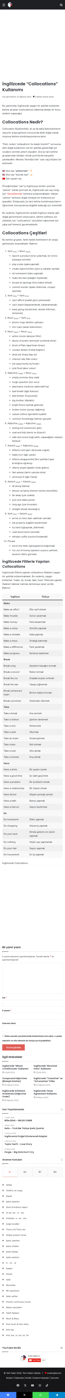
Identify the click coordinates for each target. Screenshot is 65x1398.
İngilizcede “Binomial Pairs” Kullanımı (45, 1067)
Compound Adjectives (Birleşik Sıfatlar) (14, 1080)
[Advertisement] (32, 44)
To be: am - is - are (15, 1213)
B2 (55, 1171)
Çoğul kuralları (12, 1224)
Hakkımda (19, 1378)
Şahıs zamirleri (13, 1201)
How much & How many (17, 1324)
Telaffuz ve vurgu (14, 1190)
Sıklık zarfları (12, 1296)
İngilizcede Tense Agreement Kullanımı (45, 1092)
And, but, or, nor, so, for (17, 1335)
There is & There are (15, 1229)
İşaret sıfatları (12, 1246)
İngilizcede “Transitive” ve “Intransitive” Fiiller (48, 1080)
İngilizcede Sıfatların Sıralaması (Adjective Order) (14, 1093)
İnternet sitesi (9, 1023)
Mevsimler (11, 1285)
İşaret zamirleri (13, 1240)
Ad (4, 997)
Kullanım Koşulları (41, 1378)
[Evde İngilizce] (10, 4)
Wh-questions (12, 1290)
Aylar (8, 1279)
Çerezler (55, 1378)
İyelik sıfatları (12, 1252)
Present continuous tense (18, 1302)
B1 (40, 1171)
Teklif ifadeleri (12, 1313)
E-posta (6, 1010)
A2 (24, 1171)
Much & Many (12, 1318)
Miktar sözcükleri (14, 1307)
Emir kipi (10, 1329)
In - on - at (11, 1263)
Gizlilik (28, 1378)
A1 (10, 1171)
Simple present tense (16, 1235)
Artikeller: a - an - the (16, 1218)
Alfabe (9, 1185)
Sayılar (9, 1196)
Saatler (9, 1268)
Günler (9, 1274)
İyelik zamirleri (12, 1257)
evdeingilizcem (54, 1373)
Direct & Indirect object (17, 1207)
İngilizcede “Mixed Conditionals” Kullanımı (15, 1067)
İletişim (9, 1378)
